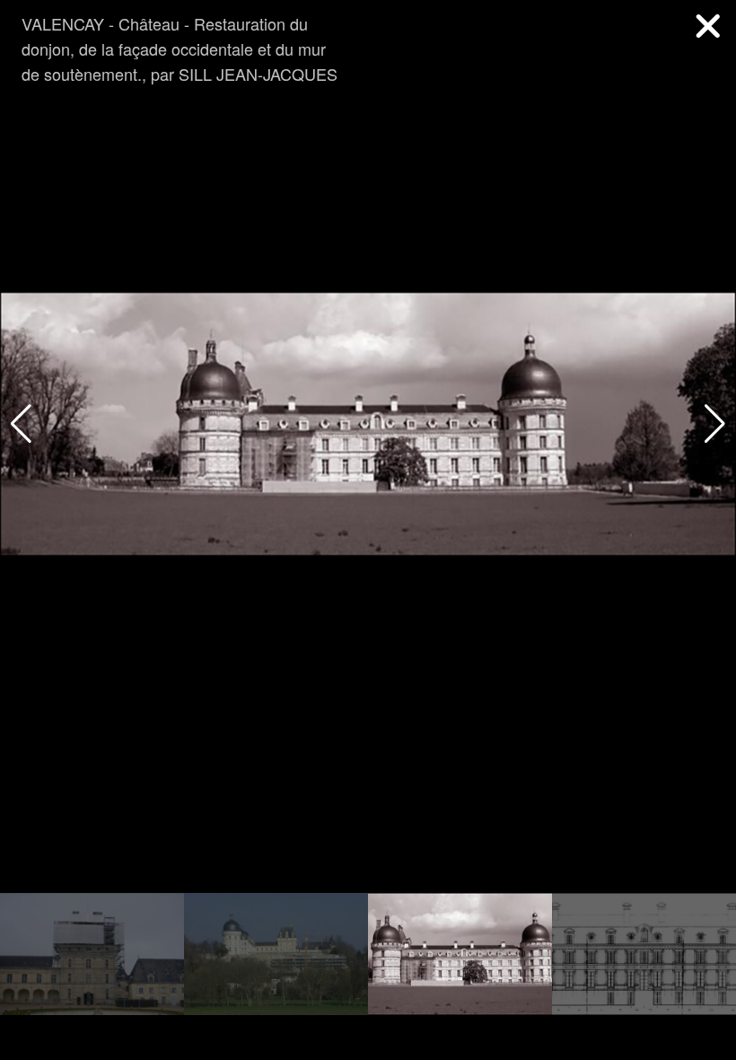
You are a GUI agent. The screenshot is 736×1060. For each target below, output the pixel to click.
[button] (715, 424)
